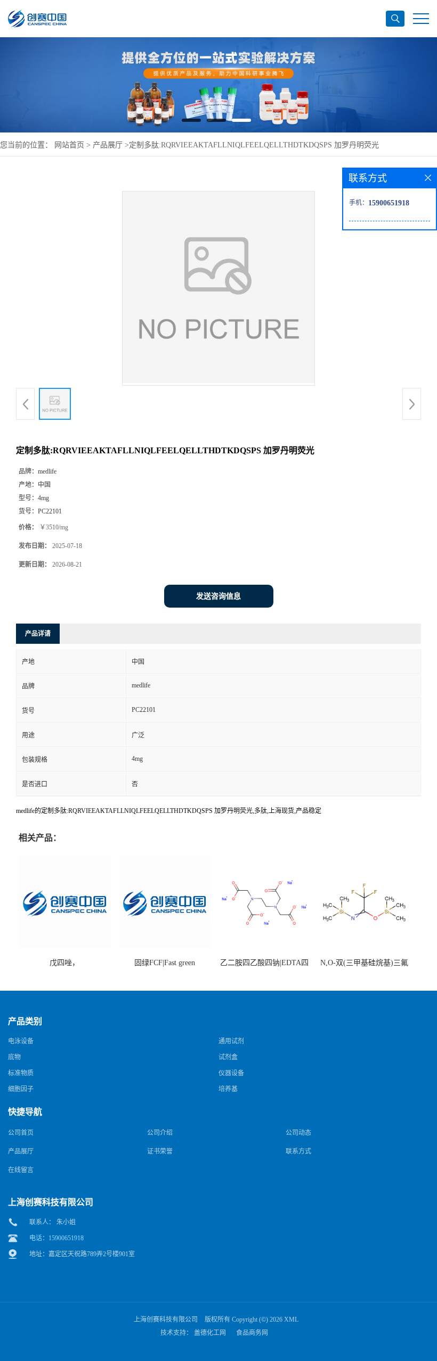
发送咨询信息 (218, 596)
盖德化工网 (210, 1333)
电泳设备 (21, 1041)
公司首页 (21, 1132)
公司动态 (298, 1132)
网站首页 (69, 145)
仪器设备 (231, 1073)
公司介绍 (160, 1132)
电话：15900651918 (56, 1238)
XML (291, 1319)
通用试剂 (231, 1041)
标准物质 (21, 1073)
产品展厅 (108, 145)
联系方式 (298, 1151)
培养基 (228, 1089)
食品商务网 (252, 1333)
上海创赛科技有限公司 (166, 1319)
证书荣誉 (160, 1151)
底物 (14, 1057)
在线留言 (21, 1170)
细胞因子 (21, 1089)
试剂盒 (228, 1057)
